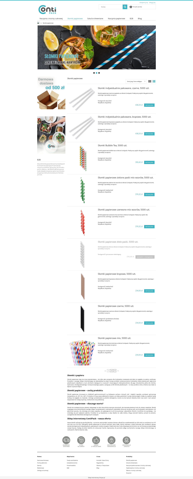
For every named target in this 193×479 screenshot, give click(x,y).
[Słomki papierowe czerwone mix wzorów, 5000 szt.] (82, 222)
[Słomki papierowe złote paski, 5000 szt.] (82, 254)
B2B (68, 468)
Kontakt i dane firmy (102, 460)
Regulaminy (100, 463)
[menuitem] (51, 18)
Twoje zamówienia (72, 460)
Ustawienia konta (72, 463)
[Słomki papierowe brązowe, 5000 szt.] (82, 286)
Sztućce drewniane (131, 463)
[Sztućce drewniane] (96, 49)
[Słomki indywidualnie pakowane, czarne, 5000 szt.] (82, 99)
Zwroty (39, 465)
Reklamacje (40, 468)
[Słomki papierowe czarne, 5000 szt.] (82, 319)
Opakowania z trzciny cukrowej (135, 468)
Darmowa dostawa (42, 460)
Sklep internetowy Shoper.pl (96, 477)
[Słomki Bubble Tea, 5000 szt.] (82, 158)
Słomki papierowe (131, 460)
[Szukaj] (125, 7)
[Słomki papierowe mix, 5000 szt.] (82, 351)
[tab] (94, 73)
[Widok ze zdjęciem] (149, 81)
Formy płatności (42, 463)
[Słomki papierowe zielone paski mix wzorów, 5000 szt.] (82, 190)
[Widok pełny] (153, 81)
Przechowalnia (71, 465)
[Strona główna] (47, 9)
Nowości (128, 473)
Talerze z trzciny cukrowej (133, 470)
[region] (96, 49)
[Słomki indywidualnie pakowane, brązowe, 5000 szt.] (82, 128)
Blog (97, 468)
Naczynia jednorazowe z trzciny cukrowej (138, 465)
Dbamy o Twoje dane (102, 465)
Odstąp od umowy (42, 470)
